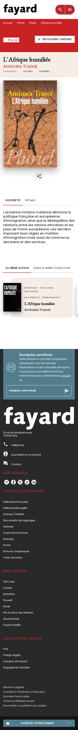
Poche (20, 23)
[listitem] (6, 482)
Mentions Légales (13, 687)
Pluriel (32, 23)
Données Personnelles (16, 696)
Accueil (7, 23)
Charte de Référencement (18, 701)
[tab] (13, 200)
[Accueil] (20, 9)
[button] (55, 39)
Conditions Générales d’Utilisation (24, 691)
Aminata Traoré (20, 66)
